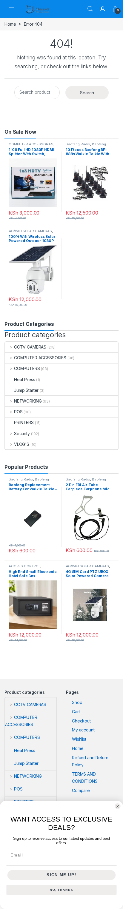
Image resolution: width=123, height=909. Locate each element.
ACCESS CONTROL (24, 566)
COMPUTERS (27, 368)
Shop (77, 702)
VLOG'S (21, 444)
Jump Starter (26, 390)
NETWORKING (27, 400)
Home (10, 24)
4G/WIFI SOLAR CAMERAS (30, 231)
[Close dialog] (118, 806)
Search (90, 9)
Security (22, 433)
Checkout (81, 720)
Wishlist (79, 739)
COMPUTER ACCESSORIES (31, 144)
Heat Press (24, 379)
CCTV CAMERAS (30, 346)
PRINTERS (24, 422)
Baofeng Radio (78, 144)
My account (83, 729)
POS (18, 411)
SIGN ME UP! (61, 875)
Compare (81, 790)
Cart (76, 711)
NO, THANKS (61, 890)
